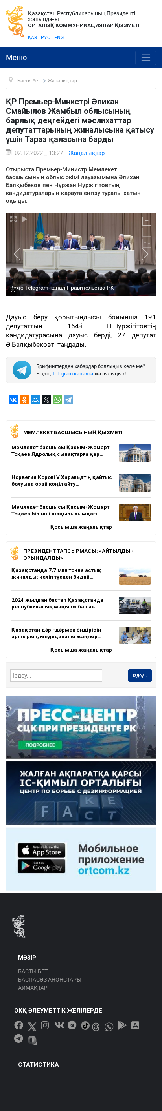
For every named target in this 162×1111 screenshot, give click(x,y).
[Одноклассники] (24, 399)
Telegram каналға (72, 374)
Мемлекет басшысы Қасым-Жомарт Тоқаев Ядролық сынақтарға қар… (60, 450)
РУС (45, 37)
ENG (59, 37)
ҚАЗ (32, 37)
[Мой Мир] (35, 399)
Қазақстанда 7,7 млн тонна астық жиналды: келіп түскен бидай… (56, 573)
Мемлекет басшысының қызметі (73, 432)
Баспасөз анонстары (49, 979)
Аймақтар (33, 988)
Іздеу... (140, 675)
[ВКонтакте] (13, 399)
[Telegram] (68, 399)
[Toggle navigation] (145, 58)
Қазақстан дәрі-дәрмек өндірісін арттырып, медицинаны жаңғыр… (56, 633)
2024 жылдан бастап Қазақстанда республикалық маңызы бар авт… (57, 603)
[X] (46, 399)
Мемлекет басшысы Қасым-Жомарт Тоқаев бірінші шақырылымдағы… (60, 510)
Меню (16, 57)
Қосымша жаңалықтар (81, 527)
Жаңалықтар (86, 153)
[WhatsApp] (57, 399)
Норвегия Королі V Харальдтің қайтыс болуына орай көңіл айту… (61, 480)
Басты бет (33, 971)
